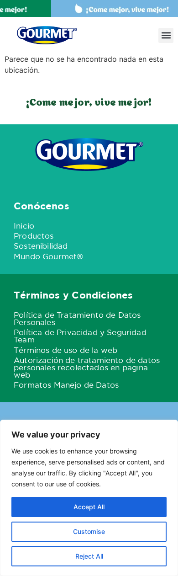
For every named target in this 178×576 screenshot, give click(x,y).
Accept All (89, 507)
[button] (165, 35)
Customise (89, 531)
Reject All (89, 556)
